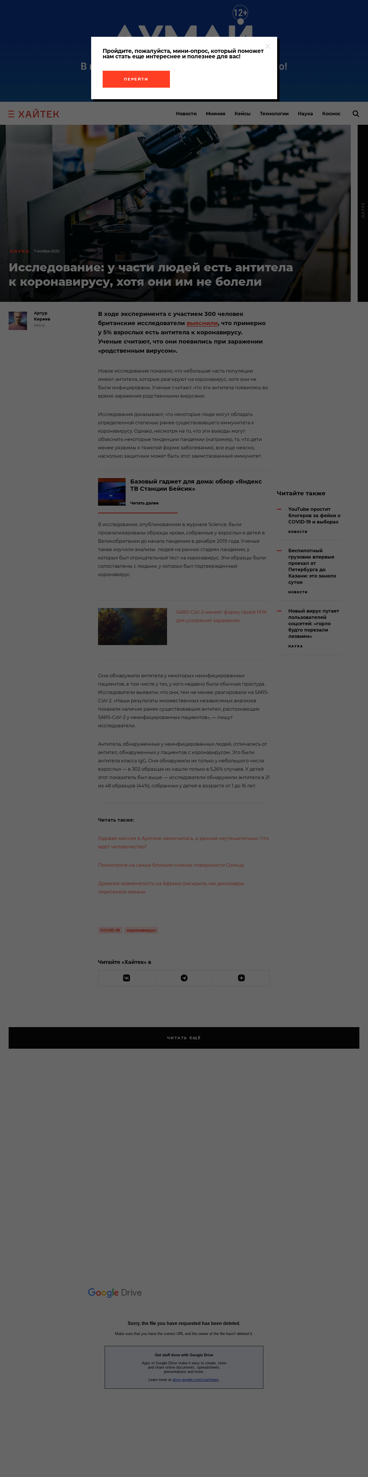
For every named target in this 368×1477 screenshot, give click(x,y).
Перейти (136, 79)
